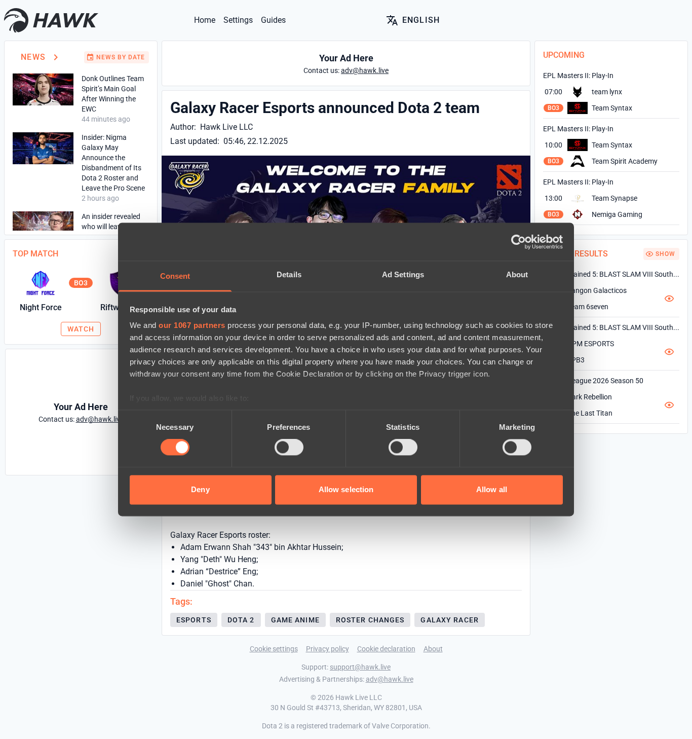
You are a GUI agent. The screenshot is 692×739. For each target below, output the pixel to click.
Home (204, 20)
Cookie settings (274, 649)
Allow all (491, 489)
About (433, 649)
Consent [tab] (175, 276)
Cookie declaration (386, 649)
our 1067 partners (192, 325)
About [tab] (517, 274)
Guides (273, 20)
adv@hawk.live (389, 679)
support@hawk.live (360, 667)
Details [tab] (289, 274)
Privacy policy (327, 649)
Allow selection (346, 489)
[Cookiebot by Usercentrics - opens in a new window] (518, 241)
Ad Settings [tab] (403, 274)
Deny (200, 489)
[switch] (289, 447)
